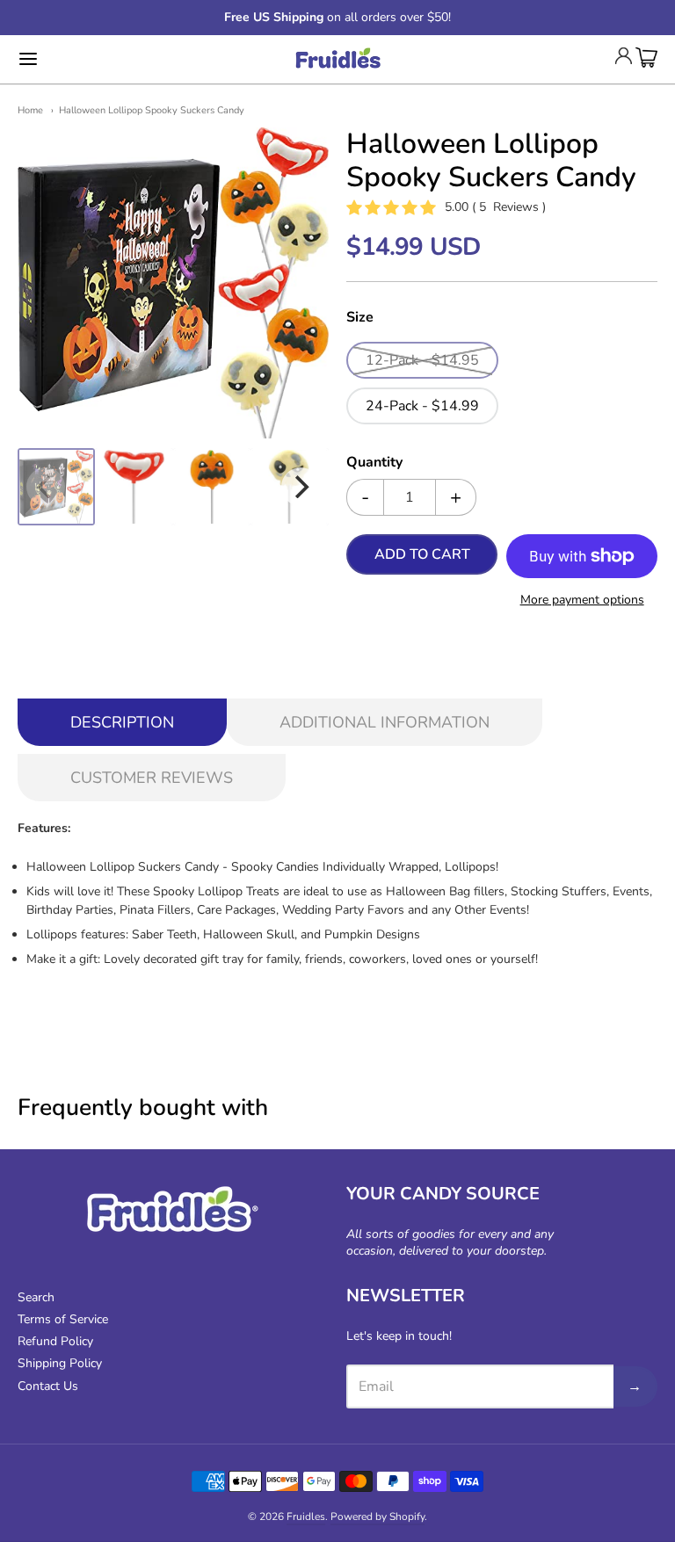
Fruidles (306, 1516)
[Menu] (82, 58)
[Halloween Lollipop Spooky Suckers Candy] (56, 486)
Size (360, 318)
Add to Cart (422, 554)
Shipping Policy (60, 1363)
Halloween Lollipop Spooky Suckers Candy (151, 110)
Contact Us (48, 1386)
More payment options (582, 599)
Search (36, 1297)
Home (30, 110)
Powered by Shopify (377, 1516)
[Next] (300, 486)
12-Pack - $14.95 (422, 360)
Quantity (374, 463)
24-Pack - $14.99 (422, 406)
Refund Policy (55, 1341)
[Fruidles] (337, 59)
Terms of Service (63, 1319)
